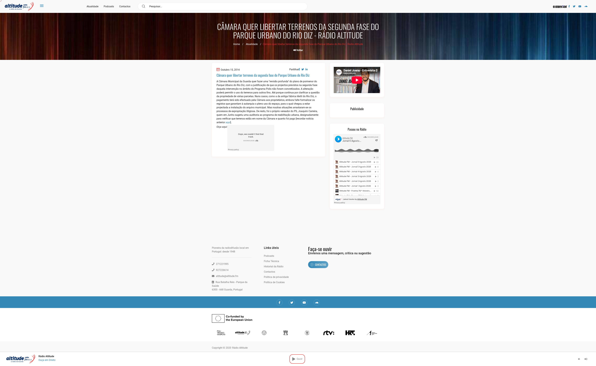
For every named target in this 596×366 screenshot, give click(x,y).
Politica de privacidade (276, 277)
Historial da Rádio (273, 266)
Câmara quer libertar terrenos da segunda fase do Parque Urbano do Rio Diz (263, 75)
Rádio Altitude (240, 347)
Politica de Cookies (274, 282)
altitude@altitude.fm (227, 276)
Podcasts (109, 6)
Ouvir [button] (298, 358)
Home (236, 44)
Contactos (124, 6)
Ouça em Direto (46, 360)
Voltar (299, 50)
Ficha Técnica (271, 261)
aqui (228, 122)
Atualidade (92, 6)
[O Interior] (560, 6)
